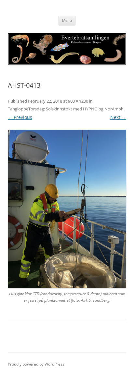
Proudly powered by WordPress (36, 364)
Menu (67, 20)
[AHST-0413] (67, 209)
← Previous (20, 117)
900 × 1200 (78, 101)
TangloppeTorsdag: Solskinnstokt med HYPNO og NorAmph (66, 109)
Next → (118, 117)
